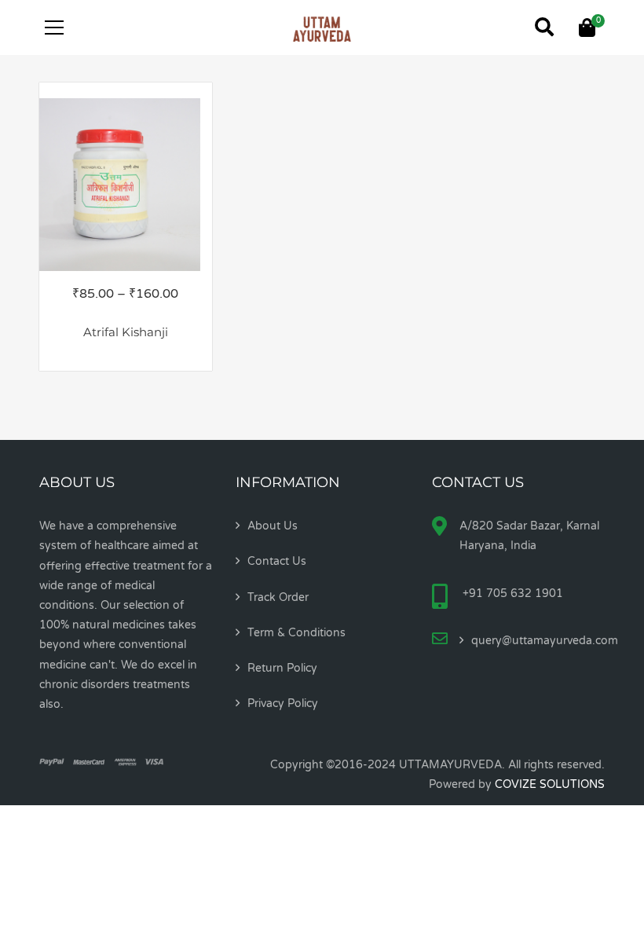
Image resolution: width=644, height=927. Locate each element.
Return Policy (282, 668)
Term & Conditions (296, 632)
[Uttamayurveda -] (322, 27)
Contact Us (276, 561)
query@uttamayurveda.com (544, 640)
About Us (272, 526)
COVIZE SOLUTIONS (550, 784)
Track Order (278, 597)
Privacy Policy (282, 703)
